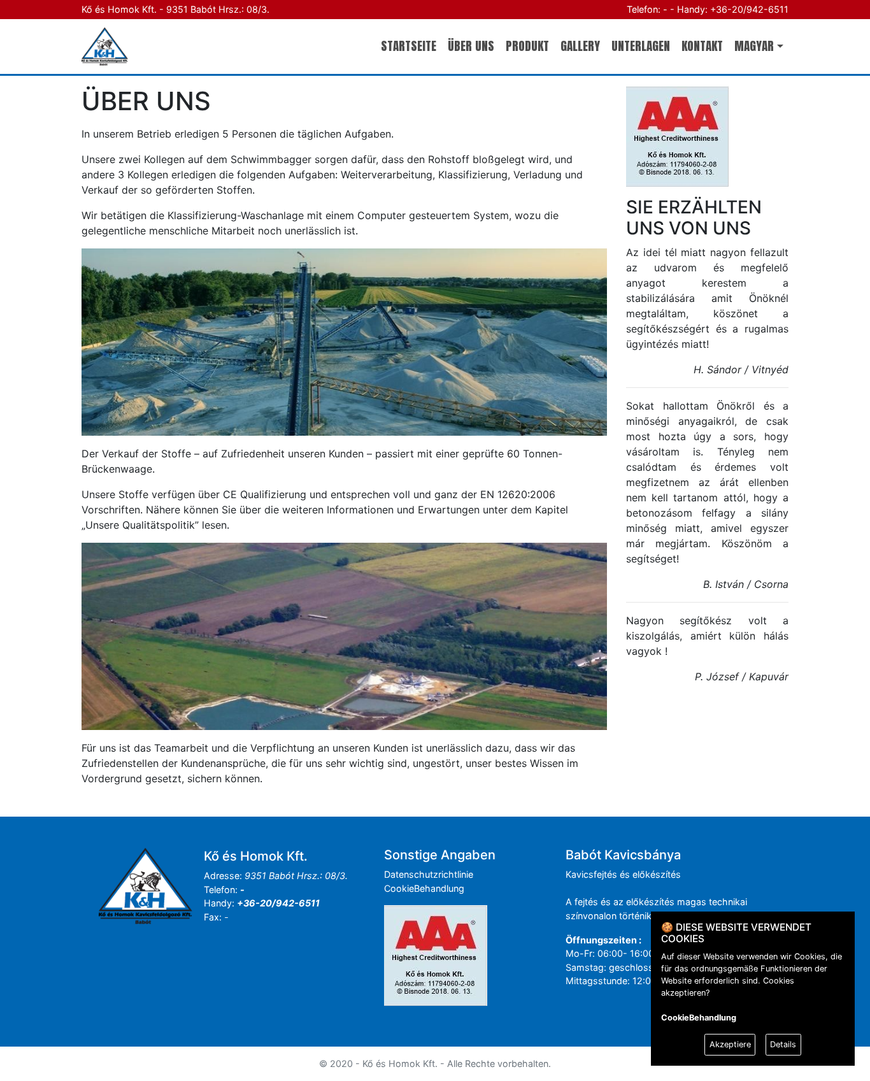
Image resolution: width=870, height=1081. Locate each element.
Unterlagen (640, 45)
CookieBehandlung (424, 888)
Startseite (408, 45)
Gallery (580, 45)
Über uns (471, 45)
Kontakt (702, 45)
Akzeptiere (730, 1044)
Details (783, 1044)
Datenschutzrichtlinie (428, 874)
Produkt (527, 45)
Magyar (754, 45)
